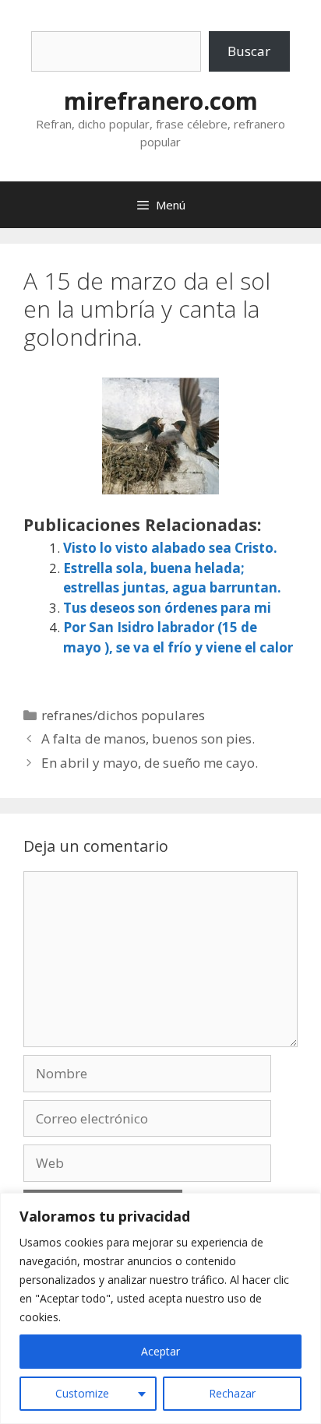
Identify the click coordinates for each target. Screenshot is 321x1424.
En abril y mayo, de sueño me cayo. (149, 763)
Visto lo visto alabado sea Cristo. (170, 548)
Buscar (249, 51)
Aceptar (160, 1351)
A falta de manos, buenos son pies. (148, 738)
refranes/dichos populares (123, 715)
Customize (82, 1393)
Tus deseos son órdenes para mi (167, 608)
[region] (160, 1308)
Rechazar (232, 1393)
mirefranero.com (161, 101)
